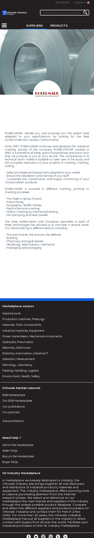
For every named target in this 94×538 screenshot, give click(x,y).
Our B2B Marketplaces (17, 400)
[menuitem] (4, 25)
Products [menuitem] (59, 25)
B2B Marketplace (13, 395)
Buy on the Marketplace (18, 456)
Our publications (13, 406)
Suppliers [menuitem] (34, 25)
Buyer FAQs (10, 462)
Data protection (13, 421)
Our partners (11, 412)
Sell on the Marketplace (17, 445)
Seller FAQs (9, 450)
